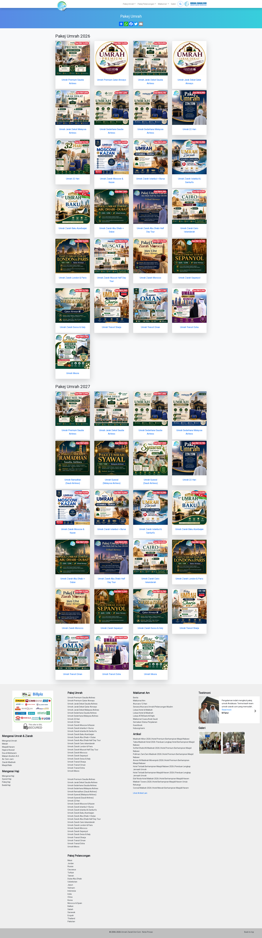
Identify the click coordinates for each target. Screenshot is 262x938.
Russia (70, 866)
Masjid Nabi (7, 765)
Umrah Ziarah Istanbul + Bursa (81, 728)
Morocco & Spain (75, 903)
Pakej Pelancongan (146, 4)
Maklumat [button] (162, 4)
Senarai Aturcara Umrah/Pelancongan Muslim (153, 707)
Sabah (70, 909)
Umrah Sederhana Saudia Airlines (82, 713)
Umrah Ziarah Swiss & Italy (79, 759)
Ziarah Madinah (9, 762)
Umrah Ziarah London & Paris (80, 746)
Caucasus (72, 869)
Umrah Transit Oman (77, 765)
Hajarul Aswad (8, 750)
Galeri (173, 4)
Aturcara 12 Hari (140, 704)
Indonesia (72, 891)
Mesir (70, 860)
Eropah (71, 915)
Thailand (71, 918)
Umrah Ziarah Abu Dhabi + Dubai (82, 737)
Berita (135, 697)
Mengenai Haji (8, 776)
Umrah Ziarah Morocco (77, 753)
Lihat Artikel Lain (140, 793)
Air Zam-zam (8, 759)
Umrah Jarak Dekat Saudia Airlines (82, 704)
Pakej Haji (6, 782)
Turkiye (71, 872)
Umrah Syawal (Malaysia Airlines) (82, 794)
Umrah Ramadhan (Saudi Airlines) (82, 791)
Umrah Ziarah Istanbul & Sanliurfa (82, 731)
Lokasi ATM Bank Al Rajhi (144, 716)
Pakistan (71, 921)
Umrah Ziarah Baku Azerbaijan (81, 734)
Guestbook (137, 725)
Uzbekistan (72, 882)
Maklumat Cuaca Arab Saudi (145, 719)
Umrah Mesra (73, 771)
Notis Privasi (147, 932)
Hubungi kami (139, 728)
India (70, 894)
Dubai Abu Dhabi (75, 879)
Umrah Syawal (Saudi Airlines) (81, 798)
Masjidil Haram (8, 747)
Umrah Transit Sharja (77, 762)
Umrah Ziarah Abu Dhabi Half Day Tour (84, 740)
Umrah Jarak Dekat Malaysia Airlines (83, 710)
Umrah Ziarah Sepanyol (78, 756)
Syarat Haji (6, 779)
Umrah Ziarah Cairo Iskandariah (81, 743)
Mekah (5, 744)
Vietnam (71, 888)
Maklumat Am (139, 701)
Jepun (70, 885)
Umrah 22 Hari (74, 719)
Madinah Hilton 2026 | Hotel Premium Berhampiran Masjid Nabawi (161, 739)
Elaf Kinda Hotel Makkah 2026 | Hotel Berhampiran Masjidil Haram (161, 779)
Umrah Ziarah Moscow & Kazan (81, 725)
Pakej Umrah (128, 4)
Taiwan (71, 876)
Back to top (249, 932)
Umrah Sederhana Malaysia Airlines (83, 716)
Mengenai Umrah (9, 741)
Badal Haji (6, 785)
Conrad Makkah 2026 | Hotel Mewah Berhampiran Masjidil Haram (161, 788)
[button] (203, 711)
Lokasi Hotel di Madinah (143, 713)
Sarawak (71, 912)
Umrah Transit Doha (76, 768)
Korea (70, 900)
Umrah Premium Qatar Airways (81, 701)
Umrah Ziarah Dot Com (131, 932)
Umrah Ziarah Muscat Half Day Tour (83, 750)
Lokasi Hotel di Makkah (143, 710)
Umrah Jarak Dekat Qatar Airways (82, 707)
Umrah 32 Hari (74, 722)
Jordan (71, 863)
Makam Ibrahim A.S (10, 756)
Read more (226, 710)
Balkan (70, 906)
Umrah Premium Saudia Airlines (81, 697)
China (70, 897)
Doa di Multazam (9, 753)
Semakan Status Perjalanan (145, 722)
